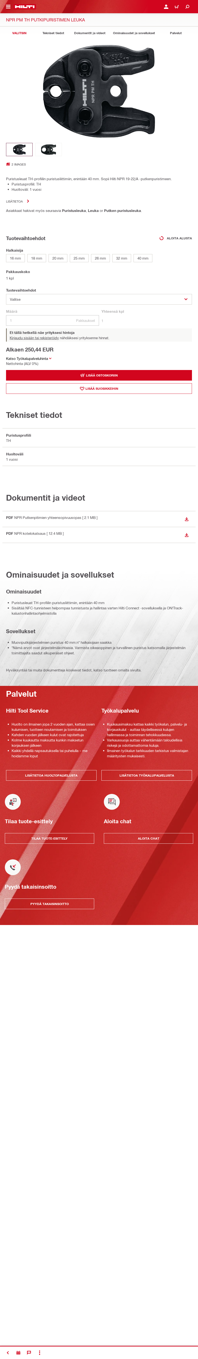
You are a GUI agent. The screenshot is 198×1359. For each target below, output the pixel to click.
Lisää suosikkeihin (101, 388)
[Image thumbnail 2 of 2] (48, 149)
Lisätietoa (14, 201)
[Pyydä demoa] (18, 1352)
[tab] (19, 33)
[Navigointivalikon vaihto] (8, 6)
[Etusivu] (25, 6)
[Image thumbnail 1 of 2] (19, 149)
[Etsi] (187, 6)
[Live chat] (29, 1352)
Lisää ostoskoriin (102, 375)
